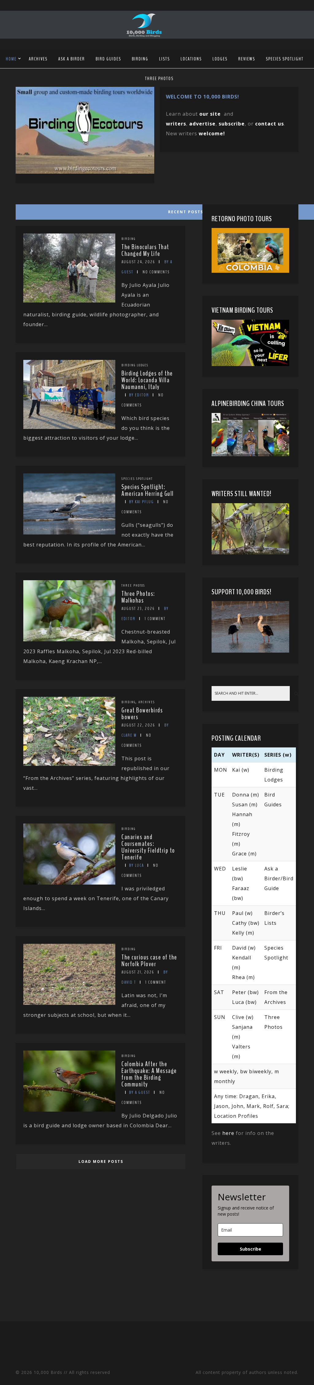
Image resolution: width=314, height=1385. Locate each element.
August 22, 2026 (138, 725)
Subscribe (250, 1249)
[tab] (100, 210)
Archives (38, 59)
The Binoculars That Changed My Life (145, 250)
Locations (191, 59)
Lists (164, 59)
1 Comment (155, 619)
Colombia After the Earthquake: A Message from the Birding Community (149, 1074)
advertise (202, 123)
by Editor (139, 395)
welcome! (212, 133)
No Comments (156, 272)
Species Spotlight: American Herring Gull (147, 490)
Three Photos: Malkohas (138, 597)
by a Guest (139, 1092)
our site (210, 113)
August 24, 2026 (138, 262)
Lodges (220, 59)
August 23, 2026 (138, 608)
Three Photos (159, 78)
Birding (140, 59)
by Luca (136, 865)
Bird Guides (108, 59)
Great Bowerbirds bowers (142, 714)
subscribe (232, 123)
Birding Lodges (134, 365)
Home (11, 59)
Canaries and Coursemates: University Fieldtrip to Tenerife (148, 847)
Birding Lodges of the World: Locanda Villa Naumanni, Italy (147, 380)
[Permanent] (69, 300)
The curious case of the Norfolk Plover (149, 961)
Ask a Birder (71, 59)
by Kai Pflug (141, 502)
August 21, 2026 (137, 972)
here (228, 1133)
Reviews (246, 59)
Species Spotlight (285, 59)
